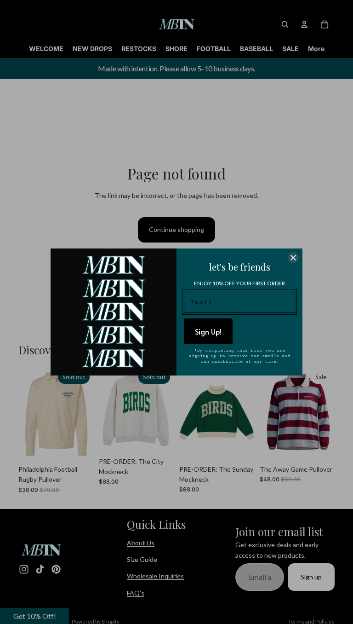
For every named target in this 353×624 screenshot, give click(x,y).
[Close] (293, 257)
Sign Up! (208, 331)
